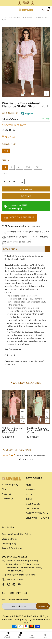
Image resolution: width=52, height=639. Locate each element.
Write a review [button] (26, 462)
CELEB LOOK (33, 507)
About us (6, 497)
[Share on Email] (10, 133)
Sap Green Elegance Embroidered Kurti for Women (38, 433)
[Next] (48, 409)
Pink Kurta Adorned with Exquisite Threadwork (12, 433)
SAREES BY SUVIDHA (37, 516)
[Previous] (4, 409)
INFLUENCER (33, 511)
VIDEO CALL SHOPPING (21, 220)
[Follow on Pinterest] (28, 3)
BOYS (29, 497)
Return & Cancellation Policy (16, 537)
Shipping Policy (9, 542)
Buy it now (26, 199)
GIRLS (29, 502)
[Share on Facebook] (3, 133)
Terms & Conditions (12, 551)
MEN (28, 488)
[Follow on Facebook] (19, 3)
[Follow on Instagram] (24, 3)
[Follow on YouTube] (32, 3)
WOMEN (30, 492)
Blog (4, 492)
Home (4, 20)
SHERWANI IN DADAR (37, 521)
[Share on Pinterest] (6, 133)
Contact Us (7, 501)
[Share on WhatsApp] (13, 133)
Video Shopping (10, 487)
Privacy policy (9, 546)
